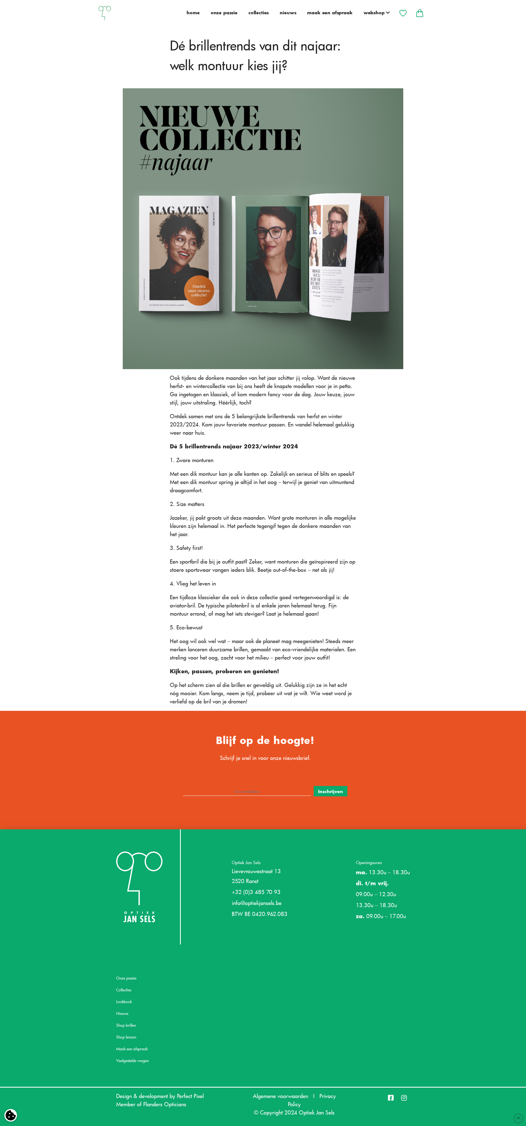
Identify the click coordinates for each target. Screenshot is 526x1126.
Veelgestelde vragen (132, 1060)
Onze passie (126, 978)
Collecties (123, 989)
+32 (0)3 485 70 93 (256, 891)
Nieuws (122, 1013)
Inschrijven (330, 791)
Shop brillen (126, 1025)
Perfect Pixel (190, 1095)
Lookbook (124, 1001)
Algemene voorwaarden (280, 1095)
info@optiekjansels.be (257, 902)
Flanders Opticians (164, 1104)
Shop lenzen (126, 1037)
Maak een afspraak (132, 1048)
